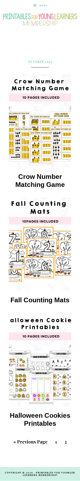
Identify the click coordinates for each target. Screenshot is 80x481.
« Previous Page (30, 442)
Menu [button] (43, 5)
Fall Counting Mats (40, 300)
